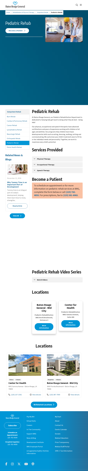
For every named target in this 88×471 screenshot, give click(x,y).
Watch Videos (42, 280)
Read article (17, 187)
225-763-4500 (12, 437)
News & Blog (31, 438)
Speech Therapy (43, 170)
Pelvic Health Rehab (14, 147)
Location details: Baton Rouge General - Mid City (63, 375)
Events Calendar (61, 429)
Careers (29, 425)
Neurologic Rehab (13, 134)
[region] (44, 376)
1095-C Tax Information (63, 451)
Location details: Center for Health (25, 375)
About (57, 421)
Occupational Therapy (45, 165)
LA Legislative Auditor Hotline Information (38, 452)
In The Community (33, 429)
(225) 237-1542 (15, 394)
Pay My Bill (30, 417)
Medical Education (61, 438)
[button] (81, 5)
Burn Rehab (11, 116)
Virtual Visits (31, 421)
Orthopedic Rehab (13, 138)
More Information (44, 326)
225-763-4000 (12, 444)
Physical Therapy (43, 159)
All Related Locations (43, 404)
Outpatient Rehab (14, 112)
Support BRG (31, 434)
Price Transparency (62, 442)
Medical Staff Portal (62, 446)
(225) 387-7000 (53, 394)
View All (16, 216)
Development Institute (35, 442)
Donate (57, 434)
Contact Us (59, 425)
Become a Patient (16, 30)
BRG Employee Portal (35, 446)
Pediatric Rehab (13, 143)
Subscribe (12, 425)
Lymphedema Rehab (14, 130)
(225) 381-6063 (70, 195)
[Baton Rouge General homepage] (15, 5)
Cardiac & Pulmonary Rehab (17, 121)
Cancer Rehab (12, 125)
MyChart (58, 417)
